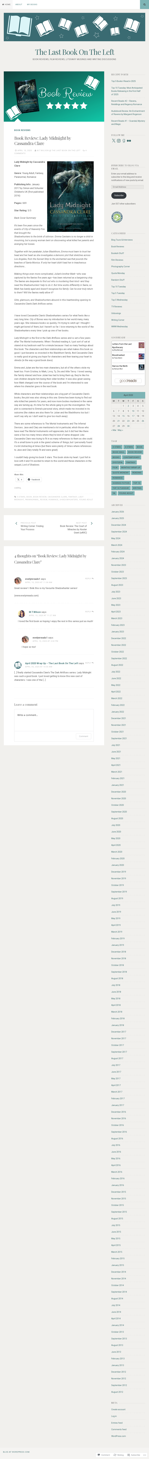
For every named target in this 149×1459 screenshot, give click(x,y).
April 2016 (116, 1165)
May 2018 (115, 998)
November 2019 (118, 878)
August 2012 (117, 1392)
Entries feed (117, 1423)
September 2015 (119, 1212)
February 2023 (118, 625)
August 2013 (117, 1345)
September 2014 (119, 1292)
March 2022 (116, 698)
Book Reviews (22, 130)
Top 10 (136, 483)
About (18, 4)
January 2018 (117, 1025)
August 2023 (117, 585)
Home (8, 4)
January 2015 (117, 1265)
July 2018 (115, 985)
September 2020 (119, 812)
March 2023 (116, 618)
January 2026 (117, 512)
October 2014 (117, 1285)
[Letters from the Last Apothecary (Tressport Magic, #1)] (141, 347)
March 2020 (116, 852)
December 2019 (118, 872)
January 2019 (117, 945)
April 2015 (116, 1245)
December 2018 (118, 952)
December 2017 (118, 1032)
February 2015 (118, 1258)
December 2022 (118, 638)
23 (128, 421)
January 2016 (117, 1185)
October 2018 (117, 965)
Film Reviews (117, 260)
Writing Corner (117, 320)
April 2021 (116, 765)
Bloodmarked (118, 355)
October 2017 (117, 1045)
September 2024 (119, 532)
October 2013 (117, 1332)
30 (128, 426)
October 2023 (117, 572)
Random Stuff (118, 280)
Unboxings (116, 313)
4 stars (129, 447)
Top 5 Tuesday (118, 293)
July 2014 (115, 1305)
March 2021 (116, 772)
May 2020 (115, 838)
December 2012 (118, 1372)
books (116, 457)
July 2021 (115, 745)
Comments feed (118, 1429)
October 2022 (117, 652)
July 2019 (115, 905)
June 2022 (116, 678)
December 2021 (118, 718)
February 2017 (118, 1098)
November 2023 (118, 565)
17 (133, 416)
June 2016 (116, 1152)
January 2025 (117, 518)
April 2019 (116, 925)
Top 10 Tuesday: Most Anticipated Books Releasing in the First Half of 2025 (126, 91)
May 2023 (115, 605)
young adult (86, 499)
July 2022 (115, 672)
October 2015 (117, 1205)
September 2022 (119, 658)
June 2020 (116, 832)
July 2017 (115, 1065)
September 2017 (119, 1052)
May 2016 (115, 1158)
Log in (114, 1416)
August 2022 (117, 665)
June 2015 (116, 1232)
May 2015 (115, 1238)
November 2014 (118, 1278)
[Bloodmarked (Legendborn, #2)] (141, 358)
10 (133, 411)
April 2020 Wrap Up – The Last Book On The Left (51, 663)
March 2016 (116, 1172)
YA (114, 493)
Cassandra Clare (57, 497)
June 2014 (116, 1312)
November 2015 (118, 1198)
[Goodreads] (123, 140)
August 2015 (117, 1218)
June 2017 (116, 1072)
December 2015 (118, 1192)
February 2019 (118, 938)
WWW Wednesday (119, 326)
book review (40, 497)
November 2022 (118, 645)
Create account (118, 1409)
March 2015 (116, 1252)
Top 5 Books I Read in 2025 (123, 81)
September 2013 (119, 1338)
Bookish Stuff (117, 253)
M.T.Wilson (35, 612)
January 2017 (117, 1105)
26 (143, 421)
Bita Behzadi (118, 350)
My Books (32, 4)
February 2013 (118, 1358)
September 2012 (119, 1385)
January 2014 (117, 1325)
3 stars (117, 447)
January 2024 (117, 558)
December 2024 (118, 525)
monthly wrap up (130, 467)
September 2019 (119, 892)
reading (137, 473)
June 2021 (116, 752)
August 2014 (117, 1298)
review (43, 499)
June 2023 (116, 598)
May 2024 (115, 538)
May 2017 (115, 1078)
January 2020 (117, 865)
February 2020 (118, 858)
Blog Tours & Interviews (122, 240)
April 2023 (116, 612)
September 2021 (119, 738)
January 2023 (117, 631)
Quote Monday (118, 273)
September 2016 (119, 1132)
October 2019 (117, 885)
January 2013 (117, 1365)
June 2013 (116, 1352)
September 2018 (119, 972)
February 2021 (118, 778)
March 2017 (116, 1092)
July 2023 (115, 592)
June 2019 (116, 912)
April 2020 (116, 845)
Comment (83, 736)
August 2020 (117, 818)
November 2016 (118, 1118)
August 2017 (117, 1058)
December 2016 (118, 1112)
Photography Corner (120, 266)
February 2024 (118, 551)
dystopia (118, 462)
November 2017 (118, 1038)
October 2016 (117, 1125)
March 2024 (116, 545)
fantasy (72, 497)
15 (123, 416)
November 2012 (118, 1378)
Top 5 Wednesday (119, 300)
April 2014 (116, 1318)
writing (137, 488)
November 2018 (118, 958)
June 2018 (116, 992)
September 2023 (119, 578)
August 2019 (117, 898)
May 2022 (115, 685)
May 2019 (115, 918)
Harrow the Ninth (120, 366)
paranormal (32, 499)
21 (118, 421)
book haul (118, 452)
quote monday (121, 473)
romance (53, 499)
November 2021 (118, 725)
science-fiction (121, 483)
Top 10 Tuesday (118, 286)
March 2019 (116, 932)
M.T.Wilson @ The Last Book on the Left (58, 150)
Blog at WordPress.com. (16, 1452)
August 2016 (117, 1138)
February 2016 (118, 1178)
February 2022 (118, 705)
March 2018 (116, 1012)
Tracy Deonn (118, 358)
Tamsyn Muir (118, 369)
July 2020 (115, 825)
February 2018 (118, 1018)
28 (118, 426)
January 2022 (117, 712)
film (115, 467)
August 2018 (117, 978)
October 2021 (117, 732)
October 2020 (117, 805)
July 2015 (115, 1225)
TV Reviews (116, 306)
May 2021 (115, 758)
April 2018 (116, 1005)
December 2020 (118, 792)
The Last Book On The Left (74, 52)
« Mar (113, 430)
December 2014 (118, 1272)
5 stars (21, 497)
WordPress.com (118, 1436)
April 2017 (116, 1085)
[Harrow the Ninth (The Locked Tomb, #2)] (141, 369)
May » (120, 430)
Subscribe (119, 195)
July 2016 (115, 1145)
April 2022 (116, 692)
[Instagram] (118, 140)
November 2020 (118, 798)
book (29, 497)
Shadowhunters (69, 499)
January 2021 (117, 785)
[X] (113, 140)
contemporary (132, 457)
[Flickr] (129, 140)
